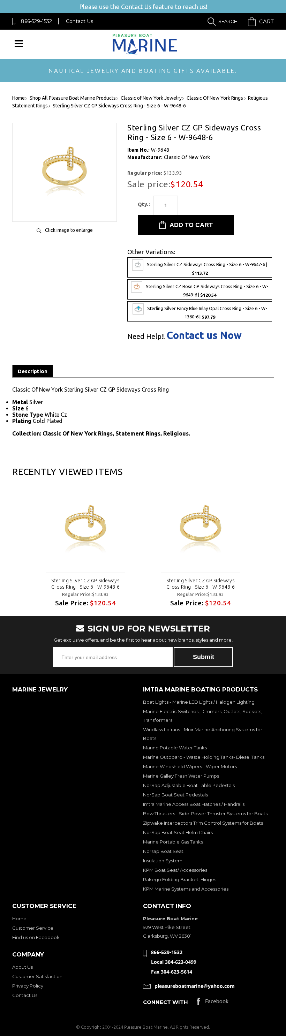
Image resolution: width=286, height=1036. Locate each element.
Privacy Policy (27, 986)
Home (19, 918)
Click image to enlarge (69, 230)
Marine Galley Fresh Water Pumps (181, 776)
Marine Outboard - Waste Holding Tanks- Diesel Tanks (203, 757)
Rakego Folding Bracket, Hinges (179, 879)
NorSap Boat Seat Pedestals (175, 794)
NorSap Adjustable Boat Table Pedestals (189, 785)
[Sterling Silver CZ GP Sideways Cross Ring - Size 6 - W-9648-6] (64, 209)
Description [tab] (32, 371)
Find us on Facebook (36, 937)
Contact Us (79, 21)
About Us (22, 967)
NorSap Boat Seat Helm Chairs (178, 832)
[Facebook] (212, 1003)
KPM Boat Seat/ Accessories (175, 870)
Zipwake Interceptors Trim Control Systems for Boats (203, 823)
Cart (266, 21)
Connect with (165, 1002)
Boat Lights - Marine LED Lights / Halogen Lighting (199, 702)
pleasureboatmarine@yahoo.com (195, 986)
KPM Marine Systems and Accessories (185, 889)
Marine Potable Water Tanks (175, 747)
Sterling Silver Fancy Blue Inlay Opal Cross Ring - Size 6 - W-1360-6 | (207, 313)
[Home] (145, 53)
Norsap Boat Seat (163, 851)
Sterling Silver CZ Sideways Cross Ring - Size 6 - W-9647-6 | (207, 268)
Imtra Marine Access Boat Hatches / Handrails (193, 804)
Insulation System (162, 860)
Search (228, 21)
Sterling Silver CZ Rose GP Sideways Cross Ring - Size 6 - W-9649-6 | (207, 290)
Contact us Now (204, 335)
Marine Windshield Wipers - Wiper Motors (190, 766)
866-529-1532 (36, 21)
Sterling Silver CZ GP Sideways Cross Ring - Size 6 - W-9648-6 (85, 584)
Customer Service (32, 928)
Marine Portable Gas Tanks (173, 842)
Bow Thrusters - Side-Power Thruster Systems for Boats (205, 813)
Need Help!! (146, 336)
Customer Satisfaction (37, 976)
